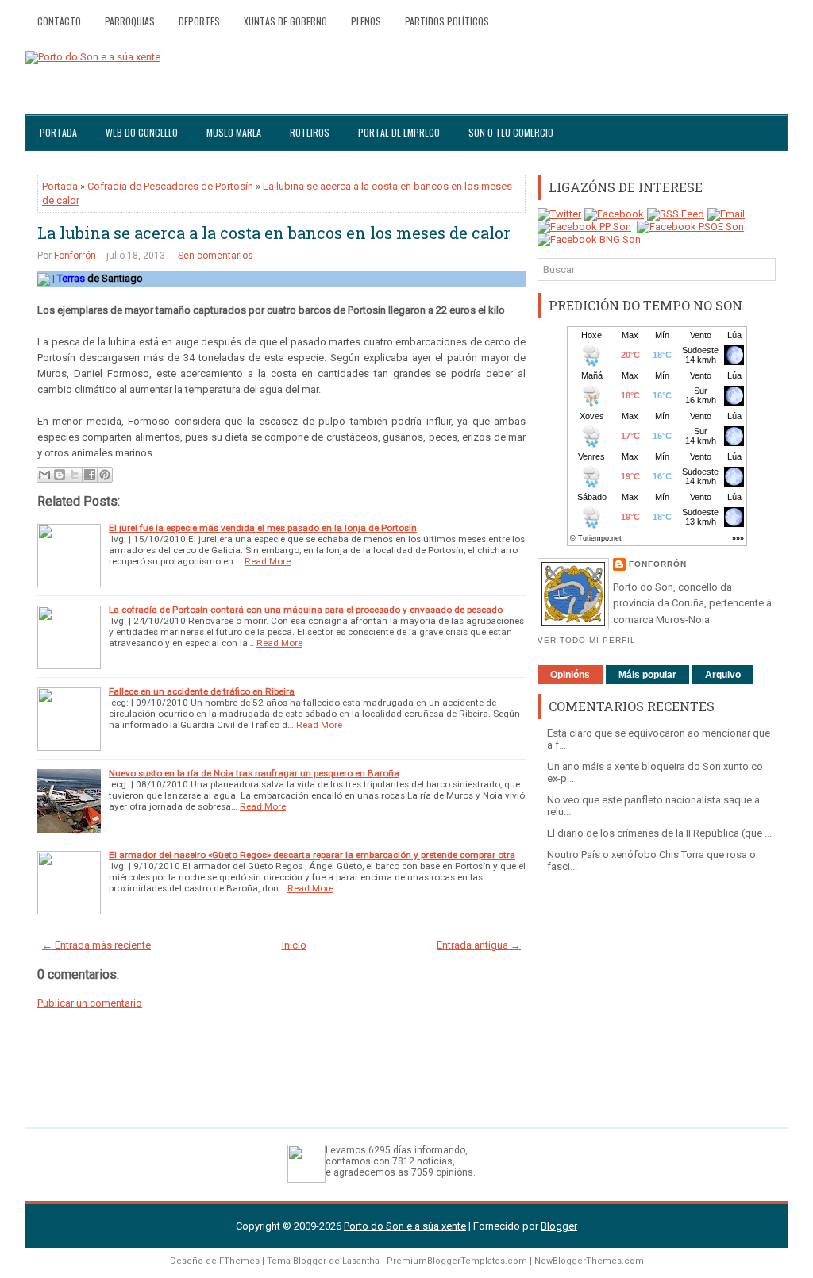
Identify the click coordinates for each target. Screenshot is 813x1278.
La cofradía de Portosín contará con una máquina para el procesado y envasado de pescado (306, 609)
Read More (268, 561)
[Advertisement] (657, 992)
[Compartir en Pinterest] (105, 475)
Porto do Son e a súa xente (405, 1226)
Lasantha (361, 1261)
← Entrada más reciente (96, 945)
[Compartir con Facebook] (90, 475)
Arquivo (723, 674)
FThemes (239, 1261)
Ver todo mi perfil (587, 640)
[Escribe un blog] (59, 475)
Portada (58, 132)
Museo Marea (233, 132)
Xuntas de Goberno (285, 21)
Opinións (570, 674)
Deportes (199, 21)
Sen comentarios (215, 255)
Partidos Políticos (447, 21)
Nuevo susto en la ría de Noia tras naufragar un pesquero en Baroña (254, 773)
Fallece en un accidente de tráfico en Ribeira (202, 691)
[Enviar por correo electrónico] (44, 475)
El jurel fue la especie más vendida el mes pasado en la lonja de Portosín (263, 527)
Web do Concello (142, 132)
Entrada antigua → (479, 945)
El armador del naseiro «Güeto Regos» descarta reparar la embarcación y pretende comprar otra (312, 854)
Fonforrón (75, 255)
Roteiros (309, 132)
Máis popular (647, 674)
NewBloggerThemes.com (589, 1261)
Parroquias (130, 21)
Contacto (59, 21)
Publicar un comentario (89, 1003)
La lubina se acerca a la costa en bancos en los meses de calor (274, 233)
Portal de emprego (399, 132)
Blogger (559, 1226)
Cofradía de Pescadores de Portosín (170, 186)
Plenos (366, 21)
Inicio (294, 945)
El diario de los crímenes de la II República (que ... (659, 833)
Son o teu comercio (510, 132)
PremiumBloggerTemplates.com (457, 1261)
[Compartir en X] (75, 475)
